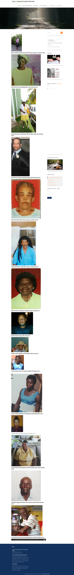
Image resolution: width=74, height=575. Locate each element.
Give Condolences (43, 5)
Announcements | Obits (27, 5)
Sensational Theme (46, 573)
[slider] (44, 539)
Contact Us (59, 5)
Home (19, 5)
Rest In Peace (51, 5)
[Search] (62, 33)
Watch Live (36, 5)
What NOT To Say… (51, 182)
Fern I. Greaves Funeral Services (23, 1)
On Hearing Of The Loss (52, 185)
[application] (28, 539)
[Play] (12, 539)
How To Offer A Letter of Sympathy (54, 177)
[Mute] (42, 539)
